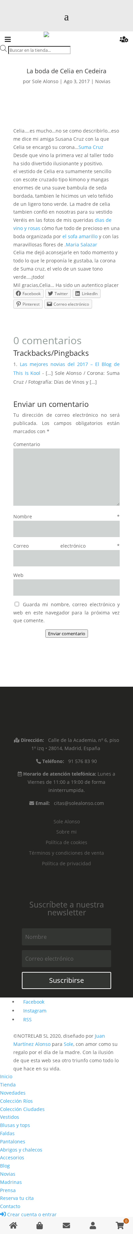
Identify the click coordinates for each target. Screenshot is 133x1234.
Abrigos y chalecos (21, 1149)
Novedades (13, 1093)
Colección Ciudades (22, 1109)
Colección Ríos (16, 1101)
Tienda (8, 1084)
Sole (68, 1044)
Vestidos (9, 1117)
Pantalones (12, 1141)
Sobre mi (66, 831)
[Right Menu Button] (124, 40)
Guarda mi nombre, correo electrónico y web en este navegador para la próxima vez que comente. (66, 612)
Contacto (10, 1206)
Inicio (6, 1076)
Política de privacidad (66, 863)
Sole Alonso (45, 81)
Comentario (26, 444)
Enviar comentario (66, 633)
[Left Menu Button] (8, 40)
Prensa (8, 1190)
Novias (102, 81)
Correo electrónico (66, 546)
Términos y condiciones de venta (66, 853)
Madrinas (11, 1182)
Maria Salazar (81, 244)
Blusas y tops (15, 1125)
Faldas (7, 1133)
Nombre (66, 516)
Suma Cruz (90, 147)
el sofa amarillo (80, 236)
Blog (5, 1165)
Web (18, 575)
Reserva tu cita (17, 1198)
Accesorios (12, 1157)
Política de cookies (66, 842)
